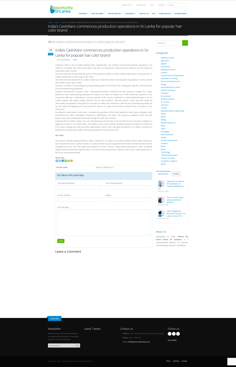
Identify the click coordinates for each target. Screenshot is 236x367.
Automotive (165, 66)
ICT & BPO (165, 102)
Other (163, 128)
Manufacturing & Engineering (172, 111)
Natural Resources (168, 122)
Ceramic (164, 72)
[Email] (65, 161)
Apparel (164, 63)
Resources (129, 14)
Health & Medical (167, 99)
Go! (77, 345)
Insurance (165, 105)
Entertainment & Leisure (170, 87)
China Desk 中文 (165, 14)
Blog (152, 5)
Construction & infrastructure (172, 75)
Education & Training (169, 78)
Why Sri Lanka (97, 14)
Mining (163, 120)
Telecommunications (169, 155)
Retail (163, 146)
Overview (83, 14)
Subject (108, 195)
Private (163, 137)
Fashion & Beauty (168, 90)
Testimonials (141, 5)
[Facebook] (57, 161)
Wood (163, 164)
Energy (163, 84)
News (75, 60)
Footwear (165, 93)
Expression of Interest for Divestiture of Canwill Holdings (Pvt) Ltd (171, 185)
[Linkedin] (62, 161)
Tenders (176, 174)
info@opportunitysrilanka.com (139, 342)
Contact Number (64, 195)
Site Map (161, 5)
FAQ (153, 14)
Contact (184, 361)
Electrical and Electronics (170, 81)
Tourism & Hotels (168, 158)
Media (163, 114)
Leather (164, 108)
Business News (180, 14)
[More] (71, 161)
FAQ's (168, 361)
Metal (163, 117)
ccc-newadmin (64, 60)
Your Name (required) (65, 183)
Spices (163, 149)
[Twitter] (60, 161)
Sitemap (176, 361)
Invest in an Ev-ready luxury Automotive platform (175, 199)
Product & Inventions (169, 140)
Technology (165, 152)
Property (164, 143)
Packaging (165, 131)
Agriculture (165, 61)
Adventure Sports (168, 58)
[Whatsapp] (68, 161)
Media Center (126, 5)
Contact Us (144, 14)
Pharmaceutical (167, 134)
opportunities (114, 14)
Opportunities (163, 174)
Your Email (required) (114, 183)
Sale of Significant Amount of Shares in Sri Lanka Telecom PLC (176, 213)
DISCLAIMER (172, 340)
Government (166, 96)
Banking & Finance (168, 69)
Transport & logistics (169, 161)
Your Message (63, 207)
